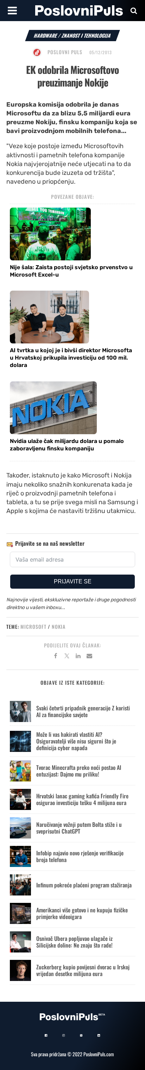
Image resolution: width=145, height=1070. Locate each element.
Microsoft (33, 626)
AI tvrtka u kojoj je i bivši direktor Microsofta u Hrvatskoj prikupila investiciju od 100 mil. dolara (71, 357)
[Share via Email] (89, 657)
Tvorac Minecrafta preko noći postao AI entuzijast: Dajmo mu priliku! (78, 770)
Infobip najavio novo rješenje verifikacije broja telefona (80, 856)
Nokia (58, 626)
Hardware (45, 35)
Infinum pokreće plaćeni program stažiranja (84, 885)
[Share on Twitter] (66, 657)
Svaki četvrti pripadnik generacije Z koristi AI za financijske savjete (83, 711)
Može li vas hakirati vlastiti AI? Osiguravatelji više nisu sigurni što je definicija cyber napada (76, 741)
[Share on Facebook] (55, 657)
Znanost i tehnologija (86, 35)
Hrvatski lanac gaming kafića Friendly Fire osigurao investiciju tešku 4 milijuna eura (82, 799)
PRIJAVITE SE (73, 581)
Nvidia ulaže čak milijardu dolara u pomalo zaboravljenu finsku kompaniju (67, 445)
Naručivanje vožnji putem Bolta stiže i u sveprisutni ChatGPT (79, 827)
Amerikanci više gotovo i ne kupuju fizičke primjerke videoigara (82, 913)
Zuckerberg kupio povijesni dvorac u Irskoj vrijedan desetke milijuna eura (83, 970)
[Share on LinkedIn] (78, 657)
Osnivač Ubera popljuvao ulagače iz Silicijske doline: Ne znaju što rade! (74, 941)
